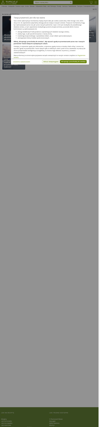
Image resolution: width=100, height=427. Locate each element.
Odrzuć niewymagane (50, 62)
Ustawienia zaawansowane (21, 62)
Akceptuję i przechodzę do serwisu (73, 62)
